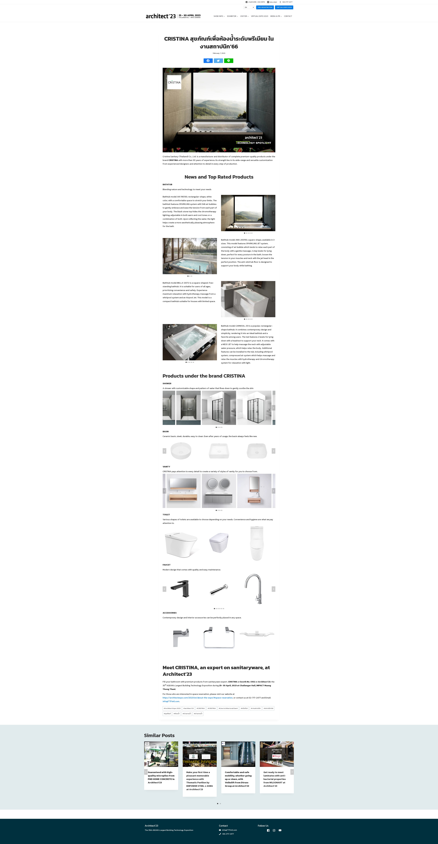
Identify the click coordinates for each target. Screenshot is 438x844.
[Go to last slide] (223, 213)
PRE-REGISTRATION (265, 7)
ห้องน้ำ (177, 713)
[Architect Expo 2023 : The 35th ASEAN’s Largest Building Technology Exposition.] (173, 16)
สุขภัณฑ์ (167, 713)
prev (146, 772)
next (292, 772)
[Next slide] (273, 213)
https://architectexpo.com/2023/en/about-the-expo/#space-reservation (198, 697)
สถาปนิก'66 (268, 708)
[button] (224, 16)
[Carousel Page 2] (220, 803)
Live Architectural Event (228, 708)
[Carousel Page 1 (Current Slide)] (217, 803)
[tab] (244, 233)
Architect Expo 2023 (172, 708)
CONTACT (288, 16)
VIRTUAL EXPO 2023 (284, 7)
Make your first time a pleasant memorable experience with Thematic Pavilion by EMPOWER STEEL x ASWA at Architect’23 (199, 781)
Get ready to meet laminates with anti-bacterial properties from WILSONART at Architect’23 (274, 779)
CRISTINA (201, 708)
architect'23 (188, 708)
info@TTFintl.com (171, 701)
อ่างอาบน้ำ (187, 713)
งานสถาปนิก (256, 708)
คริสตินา (244, 708)
